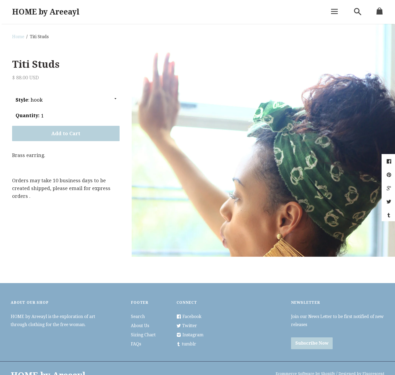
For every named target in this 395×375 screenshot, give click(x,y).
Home (18, 36)
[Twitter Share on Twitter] (389, 202)
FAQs (136, 344)
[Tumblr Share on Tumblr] (389, 215)
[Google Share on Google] (389, 188)
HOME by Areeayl (46, 12)
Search (138, 316)
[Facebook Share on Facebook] (389, 161)
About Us (140, 325)
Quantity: (28, 115)
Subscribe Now (311, 343)
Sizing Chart (143, 334)
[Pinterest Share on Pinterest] (389, 175)
